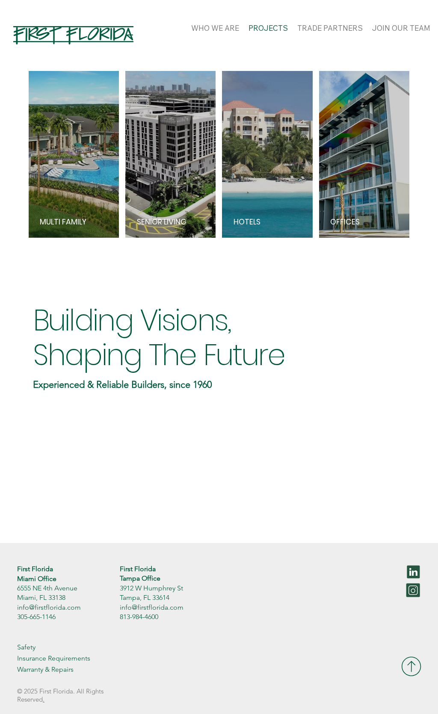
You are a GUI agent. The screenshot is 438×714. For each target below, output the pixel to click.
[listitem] (74, 154)
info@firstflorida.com (49, 607)
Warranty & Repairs (45, 669)
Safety (26, 647)
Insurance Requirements (53, 658)
